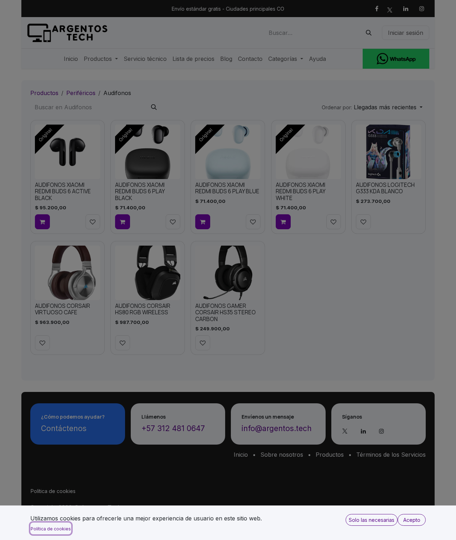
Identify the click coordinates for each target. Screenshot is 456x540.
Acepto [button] (411, 520)
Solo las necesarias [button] (371, 520)
